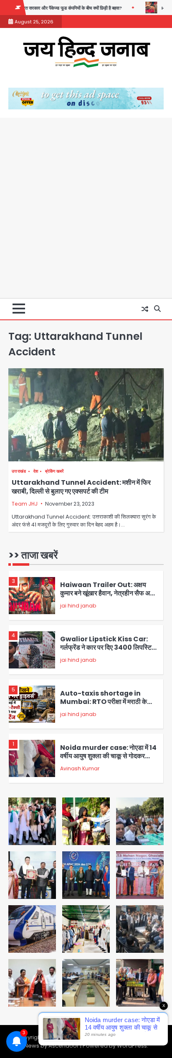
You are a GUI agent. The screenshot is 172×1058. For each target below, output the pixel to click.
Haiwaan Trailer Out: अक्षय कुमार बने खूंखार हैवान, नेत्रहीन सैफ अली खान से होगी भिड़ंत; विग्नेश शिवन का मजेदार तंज (108, 597)
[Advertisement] (86, 208)
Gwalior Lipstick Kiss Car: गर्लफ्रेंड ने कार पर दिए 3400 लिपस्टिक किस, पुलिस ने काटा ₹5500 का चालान (108, 647)
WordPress (132, 1046)
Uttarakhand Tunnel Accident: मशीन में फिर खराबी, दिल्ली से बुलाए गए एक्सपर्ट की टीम (81, 487)
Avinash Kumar (79, 768)
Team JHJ (25, 503)
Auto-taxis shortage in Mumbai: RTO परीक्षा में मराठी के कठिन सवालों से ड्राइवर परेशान (103, 701)
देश (35, 471)
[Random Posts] (145, 309)
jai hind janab (78, 605)
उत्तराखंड (19, 471)
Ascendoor (63, 1046)
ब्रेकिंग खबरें (54, 471)
